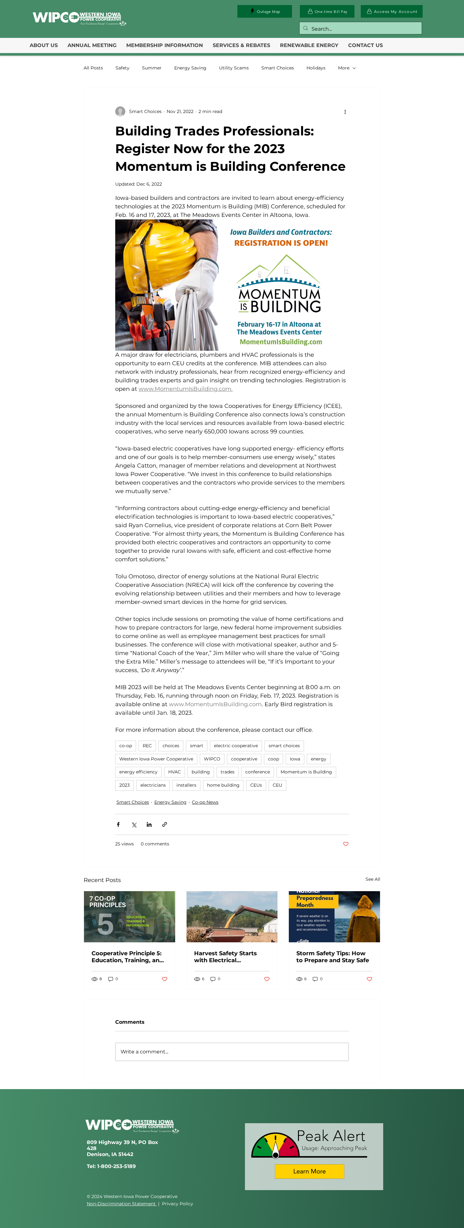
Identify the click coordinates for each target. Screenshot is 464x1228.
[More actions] (345, 111)
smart (196, 745)
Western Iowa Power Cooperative (156, 759)
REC (147, 745)
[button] (43, 45)
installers (186, 785)
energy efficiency (138, 772)
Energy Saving (190, 68)
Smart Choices (277, 68)
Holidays (315, 68)
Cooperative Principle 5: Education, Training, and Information (127, 957)
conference (257, 772)
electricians (153, 785)
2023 (124, 785)
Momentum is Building (306, 772)
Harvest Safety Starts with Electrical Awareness (225, 957)
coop (273, 759)
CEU (277, 785)
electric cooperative (236, 745)
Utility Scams (234, 68)
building (201, 772)
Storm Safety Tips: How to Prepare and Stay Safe (332, 957)
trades (228, 772)
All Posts (93, 68)
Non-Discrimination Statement (122, 1204)
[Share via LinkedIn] (149, 824)
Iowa (295, 759)
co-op (125, 745)
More (343, 68)
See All (373, 879)
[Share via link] (165, 824)
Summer (152, 68)
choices (171, 745)
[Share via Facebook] (118, 824)
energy (318, 759)
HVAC (174, 772)
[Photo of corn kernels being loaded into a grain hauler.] (232, 916)
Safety (122, 68)
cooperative (244, 759)
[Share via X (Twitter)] (134, 824)
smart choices (284, 745)
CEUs (256, 785)
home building (223, 785)
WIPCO (212, 759)
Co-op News (205, 802)
